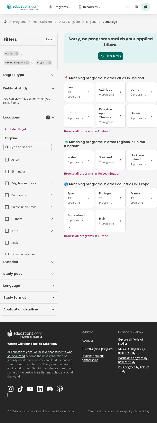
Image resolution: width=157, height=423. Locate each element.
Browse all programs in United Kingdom (92, 173)
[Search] (127, 7)
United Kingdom (19, 129)
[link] (110, 22)
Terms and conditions (101, 411)
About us (88, 340)
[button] (11, 53)
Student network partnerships (93, 358)
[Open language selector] (136, 7)
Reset (50, 39)
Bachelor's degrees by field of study (132, 360)
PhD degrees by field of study (133, 369)
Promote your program (97, 349)
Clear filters (113, 56)
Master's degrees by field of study (131, 350)
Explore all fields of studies (130, 341)
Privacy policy (124, 411)
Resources (90, 7)
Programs (61, 7)
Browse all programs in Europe (86, 236)
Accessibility (142, 411)
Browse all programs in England (87, 131)
